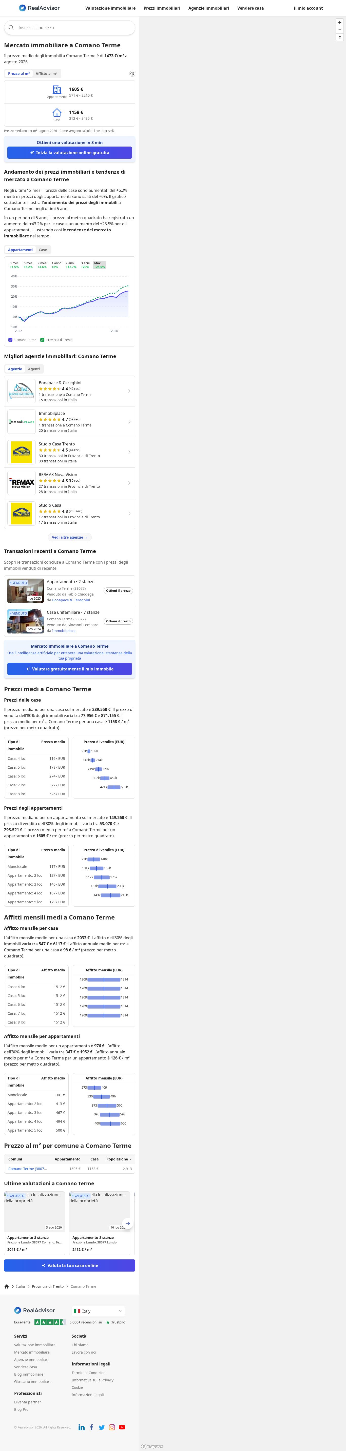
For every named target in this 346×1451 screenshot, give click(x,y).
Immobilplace (63, 630)
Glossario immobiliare (32, 1381)
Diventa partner (27, 1402)
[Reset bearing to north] (339, 37)
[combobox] (69, 27)
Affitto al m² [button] (46, 73)
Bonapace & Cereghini (71, 600)
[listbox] (69, 1223)
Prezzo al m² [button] (19, 73)
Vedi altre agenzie (70, 537)
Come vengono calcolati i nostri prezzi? (87, 131)
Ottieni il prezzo (118, 590)
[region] (242, 733)
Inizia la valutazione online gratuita (72, 152)
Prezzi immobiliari (162, 8)
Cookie (77, 1387)
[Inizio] (6, 1286)
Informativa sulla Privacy (92, 1380)
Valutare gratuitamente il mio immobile (72, 669)
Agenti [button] (34, 368)
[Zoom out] (339, 29)
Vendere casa (250, 8)
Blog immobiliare (28, 1374)
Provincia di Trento (48, 1286)
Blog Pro (21, 1409)
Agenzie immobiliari (208, 8)
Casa (94, 1159)
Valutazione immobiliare (110, 8)
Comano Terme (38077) (27, 1168)
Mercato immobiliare (32, 1352)
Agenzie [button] (15, 368)
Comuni (15, 1159)
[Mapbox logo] (152, 1446)
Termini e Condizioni (89, 1372)
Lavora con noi (84, 1352)
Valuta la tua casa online (73, 1265)
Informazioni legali (88, 1394)
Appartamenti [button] (20, 249)
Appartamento (68, 1159)
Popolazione (117, 1159)
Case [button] (43, 249)
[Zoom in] (339, 22)
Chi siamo (80, 1344)
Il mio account (308, 8)
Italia (20, 1286)
